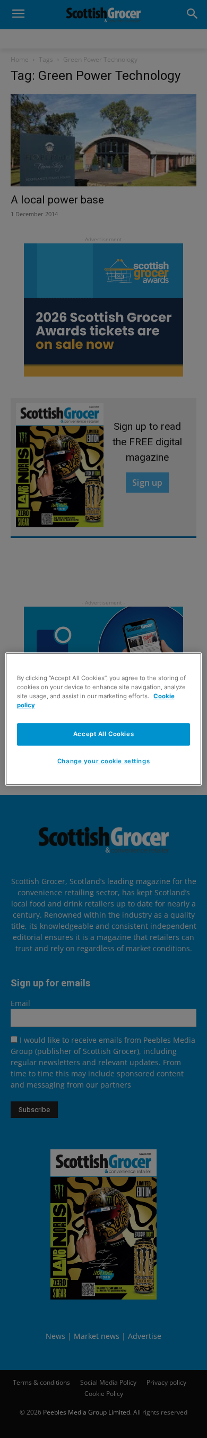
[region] (103, 719)
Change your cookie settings (103, 761)
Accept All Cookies (103, 734)
